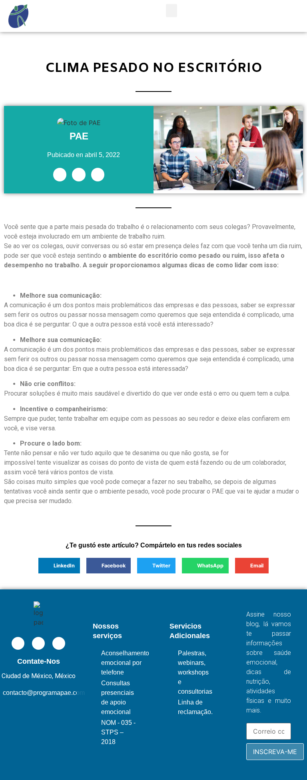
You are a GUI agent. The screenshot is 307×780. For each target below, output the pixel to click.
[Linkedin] (60, 174)
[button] (171, 10)
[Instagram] (98, 174)
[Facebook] (79, 174)
